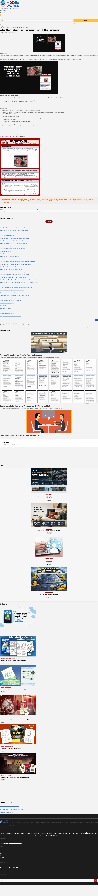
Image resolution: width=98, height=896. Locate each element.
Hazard (43, 833)
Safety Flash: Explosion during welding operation (10, 285)
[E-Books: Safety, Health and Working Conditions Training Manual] (18, 646)
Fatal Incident (9, 324)
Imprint (1, 860)
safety (86, 833)
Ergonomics (30, 833)
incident (54, 833)
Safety (17, 323)
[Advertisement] (82, 103)
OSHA (65, 833)
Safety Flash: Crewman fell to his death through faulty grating (13, 240)
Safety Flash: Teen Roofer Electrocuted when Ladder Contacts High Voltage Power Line (19, 279)
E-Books (10, 658)
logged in (9, 444)
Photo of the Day (41, 17)
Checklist (2, 833)
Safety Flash (21, 323)
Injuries (58, 833)
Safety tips (55, 835)
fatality (14, 324)
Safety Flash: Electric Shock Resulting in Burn (9, 256)
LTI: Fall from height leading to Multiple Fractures (10, 297)
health (50, 833)
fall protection (34, 833)
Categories (2, 843)
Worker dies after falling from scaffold (8, 292)
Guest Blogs (49, 494)
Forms (39, 833)
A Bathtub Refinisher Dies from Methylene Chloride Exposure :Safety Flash (16, 287)
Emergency (26, 833)
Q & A (62, 17)
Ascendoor (22, 883)
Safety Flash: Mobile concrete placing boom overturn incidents (13, 227)
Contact (1, 855)
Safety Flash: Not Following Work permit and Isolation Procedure (14, 230)
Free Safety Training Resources (6, 812)
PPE (9, 17)
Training (34, 17)
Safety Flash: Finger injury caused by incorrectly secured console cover (15, 264)
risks (83, 833)
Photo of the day (73, 833)
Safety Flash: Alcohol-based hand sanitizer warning (11, 269)
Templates (59, 835)
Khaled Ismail (12, 32)
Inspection (61, 833)
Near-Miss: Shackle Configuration (7, 313)
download (12, 833)
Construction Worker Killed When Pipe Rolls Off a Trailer (12, 310)
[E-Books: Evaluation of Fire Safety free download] (18, 734)
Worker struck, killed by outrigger (7, 303)
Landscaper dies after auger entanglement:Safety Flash (12, 290)
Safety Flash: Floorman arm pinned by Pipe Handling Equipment (13, 233)
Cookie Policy (2, 859)
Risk (81, 833)
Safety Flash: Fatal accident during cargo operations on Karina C (14, 243)
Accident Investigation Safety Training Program (21, 355)
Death (5, 324)
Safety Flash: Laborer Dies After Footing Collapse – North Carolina (14, 274)
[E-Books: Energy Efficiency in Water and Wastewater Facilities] (18, 675)
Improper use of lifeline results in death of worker (10, 316)
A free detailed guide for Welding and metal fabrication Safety (12, 809)
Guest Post (55, 17)
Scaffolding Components (5, 308)
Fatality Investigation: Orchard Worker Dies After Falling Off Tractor (14, 295)
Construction (3, 323)
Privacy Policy (2, 851)
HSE (4, 17)
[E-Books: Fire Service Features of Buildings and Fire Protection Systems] (18, 704)
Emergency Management (17, 17)
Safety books (93, 833)
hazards (46, 833)
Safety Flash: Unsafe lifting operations (8, 253)
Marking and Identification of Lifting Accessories (9, 806)
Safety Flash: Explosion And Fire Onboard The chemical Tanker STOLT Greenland (17, 261)
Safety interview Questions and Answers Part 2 (21, 435)
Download (49, 221)
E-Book (17, 833)
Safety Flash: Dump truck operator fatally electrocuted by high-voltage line (16, 272)
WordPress (32, 883)
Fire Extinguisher (20, 324)
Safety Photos (48, 835)
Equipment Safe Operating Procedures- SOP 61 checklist (25, 406)
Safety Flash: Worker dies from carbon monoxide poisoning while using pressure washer (19, 282)
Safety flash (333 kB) (40, 213)
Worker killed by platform (5, 305)
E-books (22, 833)
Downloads (48, 17)
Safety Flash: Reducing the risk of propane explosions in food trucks (14, 277)
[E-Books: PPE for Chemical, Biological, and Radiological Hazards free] (18, 763)
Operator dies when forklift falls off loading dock (10, 300)
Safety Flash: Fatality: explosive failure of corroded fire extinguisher (14, 238)
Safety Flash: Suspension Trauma (7, 235)
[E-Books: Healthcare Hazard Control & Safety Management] (18, 616)
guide (41, 833)
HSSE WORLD (3, 10)
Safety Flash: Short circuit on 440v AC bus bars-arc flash (12, 248)
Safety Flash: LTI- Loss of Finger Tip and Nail (9, 259)
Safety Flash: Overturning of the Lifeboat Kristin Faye (11, 246)
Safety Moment (40, 835)
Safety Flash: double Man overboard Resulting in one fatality (13, 266)
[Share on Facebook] (96, 320)
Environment (9, 687)
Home (1, 17)
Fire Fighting (28, 17)
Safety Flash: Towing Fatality (6, 251)
